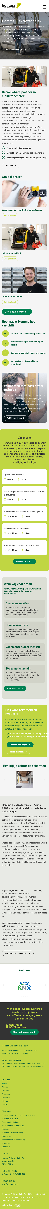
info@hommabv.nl (10, 1184)
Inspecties (6, 1143)
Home (4, 1083)
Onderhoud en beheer (10, 1122)
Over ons (5, 1090)
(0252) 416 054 (9, 1181)
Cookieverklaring (40, 1194)
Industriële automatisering (12, 1132)
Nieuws (5, 1101)
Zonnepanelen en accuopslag (13, 1139)
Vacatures (6, 1097)
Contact (5, 1104)
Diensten (5, 1087)
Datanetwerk (7, 1136)
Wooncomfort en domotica (13, 1125)
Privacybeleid (8, 1197)
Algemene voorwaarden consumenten (15, 1200)
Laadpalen (6, 1147)
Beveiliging (6, 1129)
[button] (4, 779)
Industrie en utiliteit (10, 1119)
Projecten (6, 1094)
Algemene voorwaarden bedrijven (27, 1197)
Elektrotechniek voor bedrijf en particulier (18, 1115)
